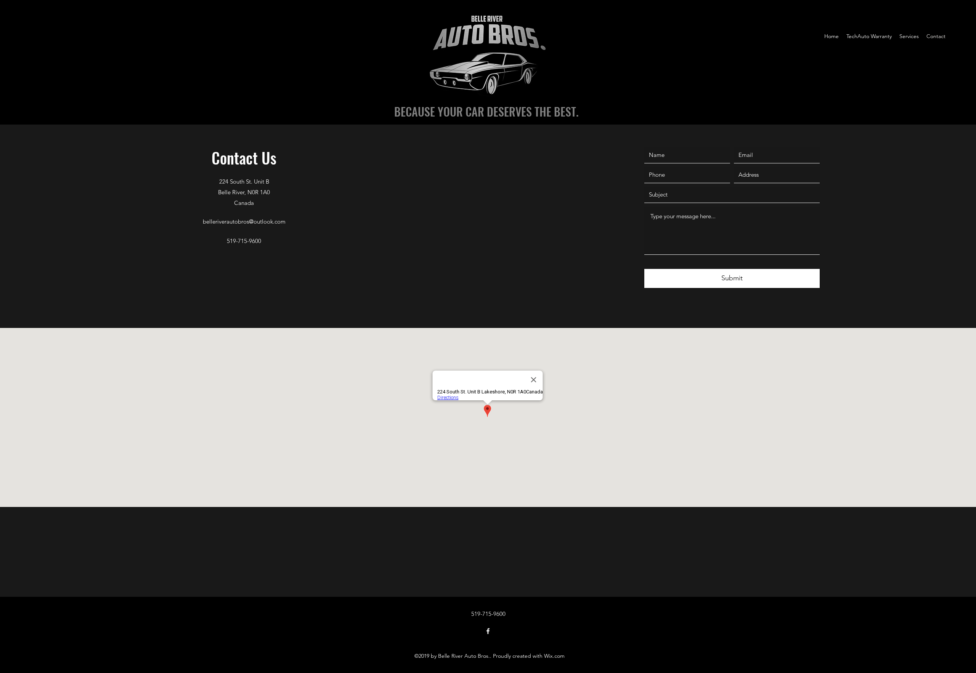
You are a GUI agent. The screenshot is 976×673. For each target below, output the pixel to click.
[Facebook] (488, 631)
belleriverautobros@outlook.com (244, 221)
